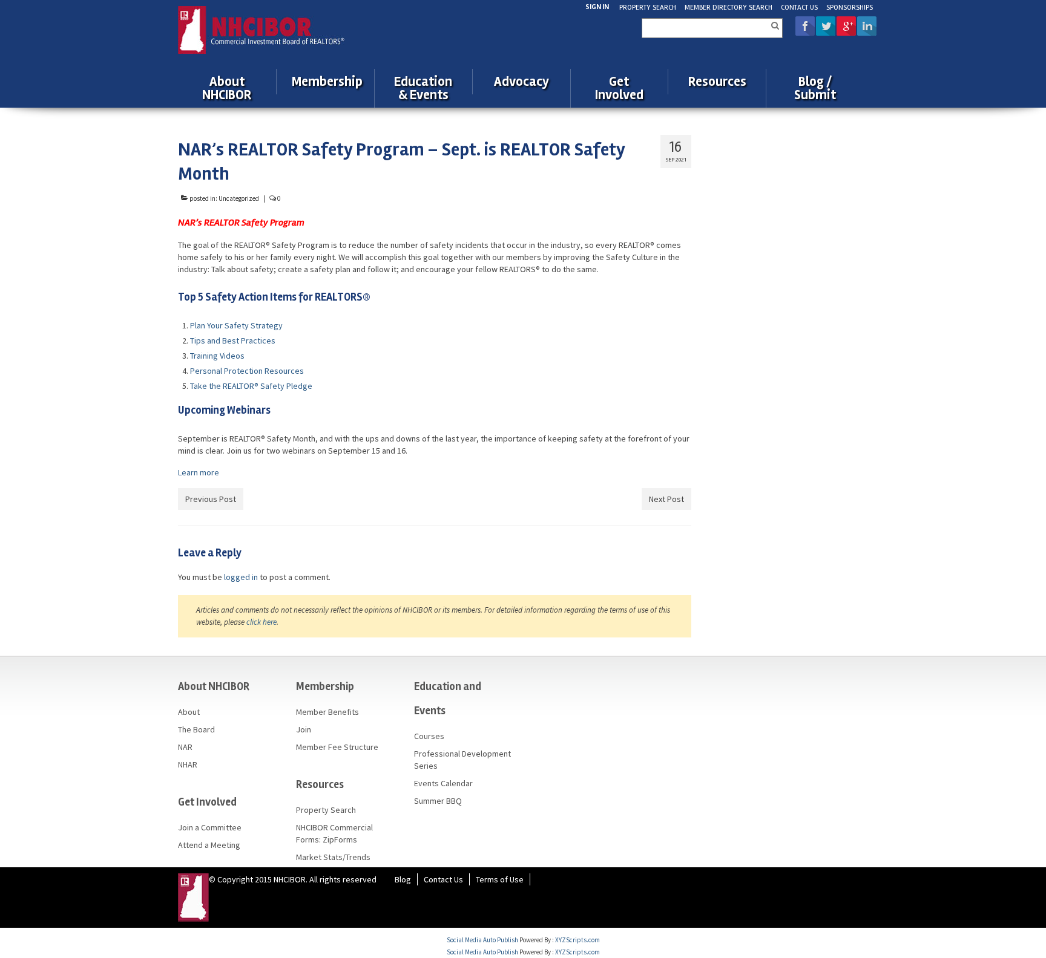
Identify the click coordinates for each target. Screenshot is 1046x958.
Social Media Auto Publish (482, 940)
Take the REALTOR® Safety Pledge (251, 385)
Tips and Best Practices (232, 340)
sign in (597, 6)
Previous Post (210, 499)
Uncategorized (239, 198)
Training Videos (217, 355)
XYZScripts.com (577, 940)
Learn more (198, 472)
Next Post (666, 499)
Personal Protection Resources (247, 370)
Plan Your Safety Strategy (236, 325)
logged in (241, 577)
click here (261, 622)
